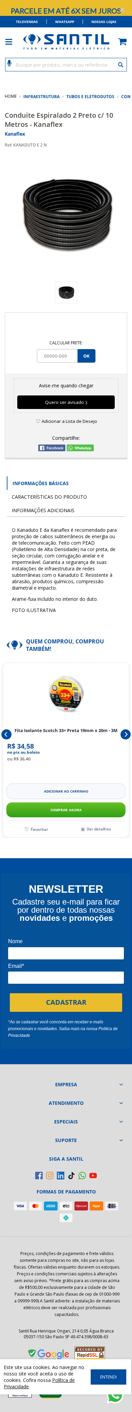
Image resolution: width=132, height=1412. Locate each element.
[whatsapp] (82, 1175)
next (125, 734)
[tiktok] (71, 1175)
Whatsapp (64, 21)
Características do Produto (49, 497)
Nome (15, 941)
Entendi (108, 1377)
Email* (16, 966)
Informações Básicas (41, 483)
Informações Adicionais (43, 510)
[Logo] (66, 42)
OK (86, 356)
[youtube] (93, 1175)
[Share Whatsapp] (80, 449)
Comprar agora (66, 809)
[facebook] (39, 1175)
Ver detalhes (99, 829)
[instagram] (49, 1175)
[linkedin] (60, 1175)
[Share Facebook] (51, 449)
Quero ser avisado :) (66, 402)
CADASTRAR (66, 1002)
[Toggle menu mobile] (12, 42)
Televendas (27, 21)
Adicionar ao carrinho (66, 791)
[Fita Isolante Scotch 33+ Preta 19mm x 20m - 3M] (66, 695)
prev (6, 734)
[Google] (49, 1356)
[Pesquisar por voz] (9, 62)
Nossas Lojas (103, 21)
